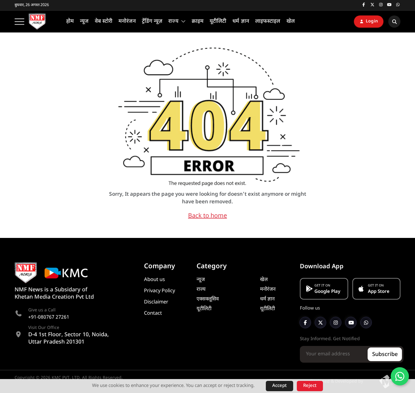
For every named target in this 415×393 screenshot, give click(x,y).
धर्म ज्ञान (267, 299)
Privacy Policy (159, 291)
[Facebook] (305, 322)
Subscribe (385, 354)
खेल (264, 279)
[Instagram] (335, 322)
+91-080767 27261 (48, 317)
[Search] (394, 21)
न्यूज (201, 279)
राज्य (201, 289)
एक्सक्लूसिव (208, 299)
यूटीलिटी (204, 309)
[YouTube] (351, 322)
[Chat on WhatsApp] (400, 376)
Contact (153, 313)
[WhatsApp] (366, 322)
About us (154, 279)
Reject (310, 386)
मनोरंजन (268, 289)
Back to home (207, 216)
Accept (279, 386)
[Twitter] (320, 322)
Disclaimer (156, 302)
